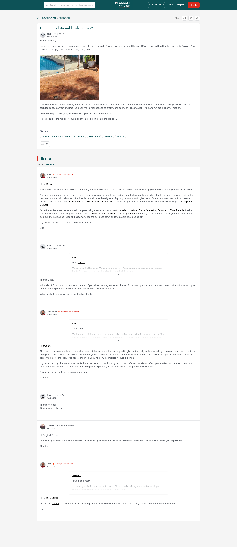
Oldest (49, 164)
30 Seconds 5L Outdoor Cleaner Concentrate (92, 201)
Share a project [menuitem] (176, 5)
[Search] (47, 5)
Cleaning (108, 136)
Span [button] (49, 34)
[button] (43, 35)
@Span (49, 184)
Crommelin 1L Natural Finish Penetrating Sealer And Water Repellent (150, 210)
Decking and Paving (74, 136)
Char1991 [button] (51, 425)
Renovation (94, 136)
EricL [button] (49, 174)
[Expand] (118, 274)
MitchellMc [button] (52, 311)
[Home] (38, 18)
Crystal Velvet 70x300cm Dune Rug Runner (113, 213)
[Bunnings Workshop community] (122, 5)
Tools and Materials (51, 136)
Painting (120, 136)
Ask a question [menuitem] (156, 5)
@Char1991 (52, 498)
